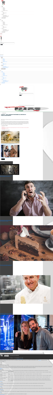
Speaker (4, 7)
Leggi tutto (39, 360)
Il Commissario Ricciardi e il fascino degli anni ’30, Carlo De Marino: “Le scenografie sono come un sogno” (6, 176)
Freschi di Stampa (5, 29)
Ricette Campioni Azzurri (5, 16)
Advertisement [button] (1, 389)
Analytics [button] (1, 386)
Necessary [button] (1, 368)
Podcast (2, 14)
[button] (17, 19)
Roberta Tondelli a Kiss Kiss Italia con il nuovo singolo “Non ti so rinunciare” (9, 157)
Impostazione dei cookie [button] (44, 360)
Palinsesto (4, 23)
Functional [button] (1, 381)
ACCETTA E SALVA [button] (2, 394)
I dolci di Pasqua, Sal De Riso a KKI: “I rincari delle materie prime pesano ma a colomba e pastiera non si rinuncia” (6, 313)
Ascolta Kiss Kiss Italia (5, 10)
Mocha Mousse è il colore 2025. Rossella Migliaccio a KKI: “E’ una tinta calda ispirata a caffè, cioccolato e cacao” (6, 265)
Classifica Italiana (4, 17)
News (2, 11)
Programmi (4, 8)
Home (2, 20)
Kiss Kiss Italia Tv (4, 18)
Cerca (20, 92)
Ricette (3, 13)
